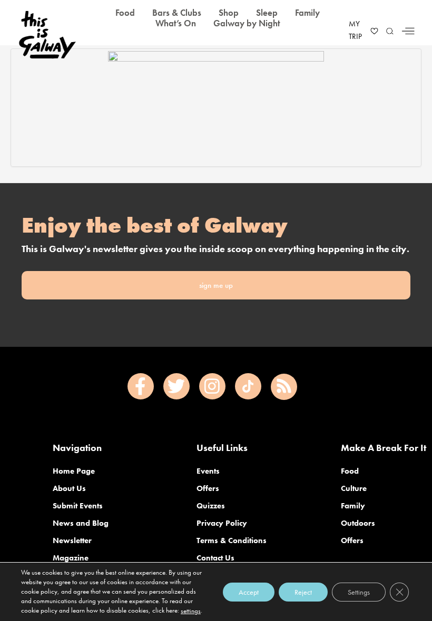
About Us (69, 488)
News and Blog (81, 523)
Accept (249, 591)
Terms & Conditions (232, 540)
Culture (354, 488)
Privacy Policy (222, 523)
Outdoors (358, 523)
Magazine (71, 558)
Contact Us (215, 558)
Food (350, 471)
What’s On (175, 23)
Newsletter (72, 540)
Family (353, 505)
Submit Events (78, 505)
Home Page (74, 471)
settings (191, 610)
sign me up (216, 285)
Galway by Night (246, 23)
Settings (359, 591)
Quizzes (211, 505)
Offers (208, 488)
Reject (303, 591)
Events (208, 471)
